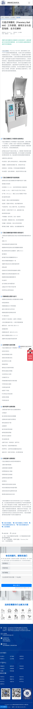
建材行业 (22, 679)
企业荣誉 (12, 658)
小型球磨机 (6, 526)
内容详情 (18, 17)
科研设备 (12, 671)
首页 (3, 17)
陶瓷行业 (12, 679)
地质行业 (2, 684)
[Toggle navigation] (29, 2)
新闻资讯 (7, 17)
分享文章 (14, 533)
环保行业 (2, 676)
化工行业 (2, 679)
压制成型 (12, 668)
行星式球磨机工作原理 (21, 523)
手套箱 (1, 671)
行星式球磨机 (5, 50)
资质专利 (22, 656)
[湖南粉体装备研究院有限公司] (3, 3)
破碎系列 (12, 666)
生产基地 (12, 656)
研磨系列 (2, 666)
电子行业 (2, 681)
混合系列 (2, 668)
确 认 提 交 (16, 585)
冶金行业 (12, 681)
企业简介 (2, 656)
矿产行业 (22, 681)
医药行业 (12, 676)
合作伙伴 (22, 658)
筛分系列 (22, 666)
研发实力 (2, 658)
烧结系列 (22, 668)
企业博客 (13, 17)
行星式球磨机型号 (23, 525)
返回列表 (6, 533)
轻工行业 (22, 676)
